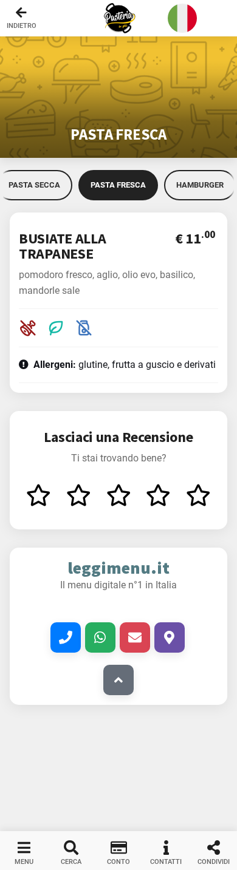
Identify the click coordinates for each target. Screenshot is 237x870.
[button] (118, 18)
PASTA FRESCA (118, 184)
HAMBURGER (200, 184)
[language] (182, 18)
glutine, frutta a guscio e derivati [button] (124, 364)
